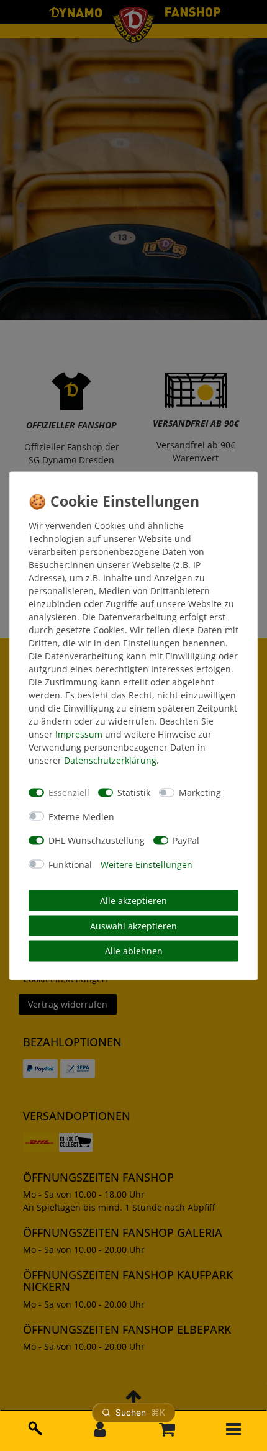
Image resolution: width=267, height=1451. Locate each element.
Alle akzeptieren (133, 900)
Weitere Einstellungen (146, 864)
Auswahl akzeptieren (133, 925)
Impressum (78, 733)
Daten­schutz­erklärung (110, 760)
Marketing (200, 792)
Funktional (70, 864)
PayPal (186, 840)
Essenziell (68, 792)
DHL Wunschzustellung (96, 840)
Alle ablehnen (134, 951)
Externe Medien (81, 816)
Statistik (133, 792)
